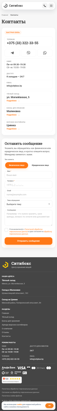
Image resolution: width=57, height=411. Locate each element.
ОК (49, 406)
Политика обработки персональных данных (20, 389)
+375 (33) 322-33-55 (10, 359)
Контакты (6, 336)
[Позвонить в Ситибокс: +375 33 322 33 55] (45, 6)
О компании (7, 329)
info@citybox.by (14, 86)
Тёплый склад (8, 317)
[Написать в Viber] (28, 53)
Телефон (10, 181)
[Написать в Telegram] (12, 53)
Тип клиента (9, 159)
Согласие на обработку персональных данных (20, 392)
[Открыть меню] (51, 6)
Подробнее (12, 101)
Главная (5, 313)
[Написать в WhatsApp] (44, 53)
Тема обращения (13, 200)
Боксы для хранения (11, 321)
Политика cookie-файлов (12, 396)
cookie (19, 404)
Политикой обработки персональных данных (26, 230)
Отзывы (5, 332)
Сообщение (11, 210)
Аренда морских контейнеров (15, 325)
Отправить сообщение (28, 241)
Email (9, 191)
